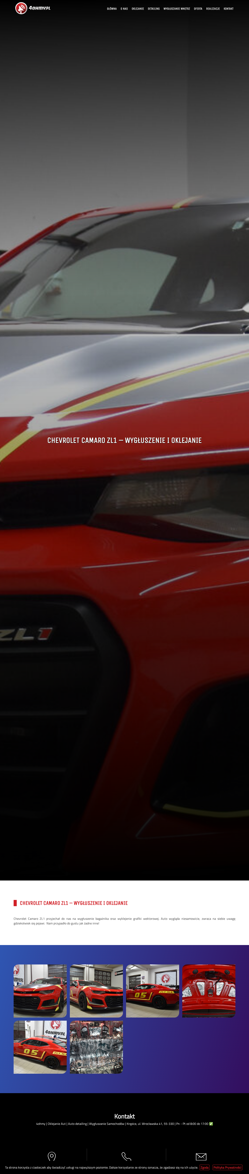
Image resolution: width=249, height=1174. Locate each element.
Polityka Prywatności (227, 1167)
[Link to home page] (33, 8)
